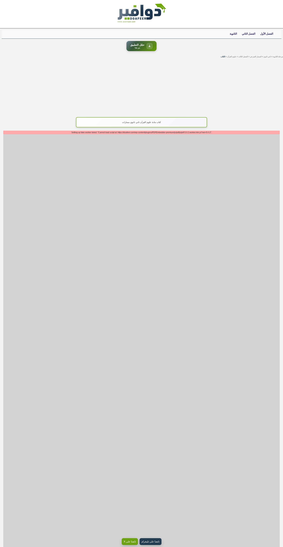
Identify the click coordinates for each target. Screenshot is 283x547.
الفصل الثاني (248, 33)
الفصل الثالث (243, 57)
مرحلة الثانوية (278, 57)
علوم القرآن (231, 57)
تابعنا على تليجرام (151, 541)
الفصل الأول (266, 33)
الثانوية (233, 33)
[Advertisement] (141, 87)
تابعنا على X (130, 541)
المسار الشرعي (256, 57)
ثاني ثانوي (267, 57)
